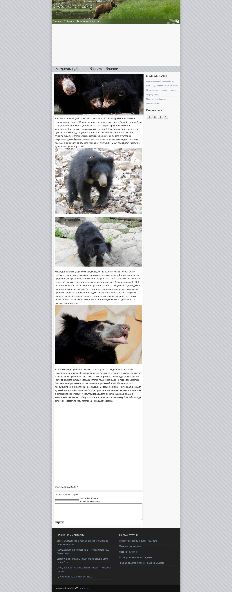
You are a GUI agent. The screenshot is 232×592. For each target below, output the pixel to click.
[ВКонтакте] (149, 116)
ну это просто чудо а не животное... (74, 577)
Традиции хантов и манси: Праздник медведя (141, 563)
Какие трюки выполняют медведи (136, 557)
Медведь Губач (152, 103)
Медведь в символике (130, 546)
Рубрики (68, 21)
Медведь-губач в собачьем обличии (160, 90)
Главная (57, 21)
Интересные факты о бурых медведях (138, 541)
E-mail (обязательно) (90, 502)
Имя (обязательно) (89, 498)
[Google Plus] (166, 116)
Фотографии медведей (88, 21)
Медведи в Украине (129, 552)
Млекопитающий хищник (156, 99)
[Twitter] (160, 116)
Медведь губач (152, 95)
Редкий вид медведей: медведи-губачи (162, 86)
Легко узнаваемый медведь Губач (160, 81)
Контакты (84, 588)
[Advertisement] (116, 45)
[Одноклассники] (155, 116)
